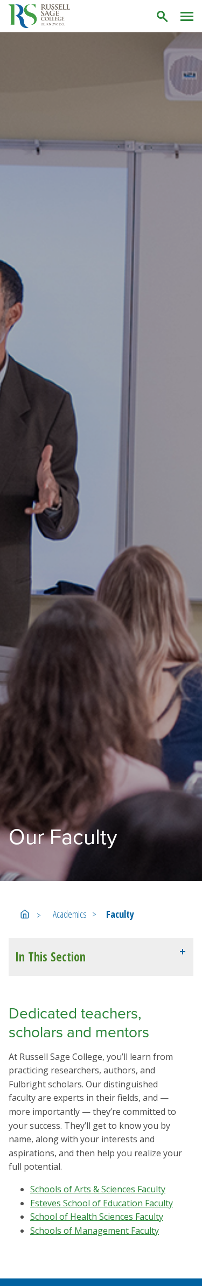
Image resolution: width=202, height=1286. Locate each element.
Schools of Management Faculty (94, 1230)
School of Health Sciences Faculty (96, 1216)
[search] (163, 16)
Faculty (120, 914)
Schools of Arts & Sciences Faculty (97, 1189)
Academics (70, 914)
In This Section (50, 956)
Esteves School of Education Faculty (101, 1203)
